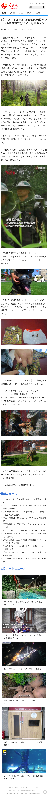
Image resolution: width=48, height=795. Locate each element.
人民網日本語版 (6, 29)
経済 (12, 13)
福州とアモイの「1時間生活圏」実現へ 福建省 (22, 669)
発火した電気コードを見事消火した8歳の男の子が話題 (24, 530)
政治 (4, 13)
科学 (29, 13)
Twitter (41, 3)
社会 (21, 13)
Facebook (33, 3)
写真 (38, 13)
